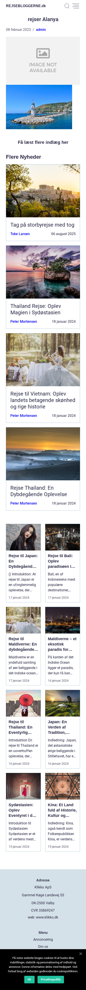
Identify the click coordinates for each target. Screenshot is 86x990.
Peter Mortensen (23, 321)
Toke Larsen (20, 234)
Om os (43, 946)
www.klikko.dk (47, 917)
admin (41, 30)
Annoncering (43, 939)
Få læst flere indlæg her (43, 142)
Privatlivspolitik (51, 979)
